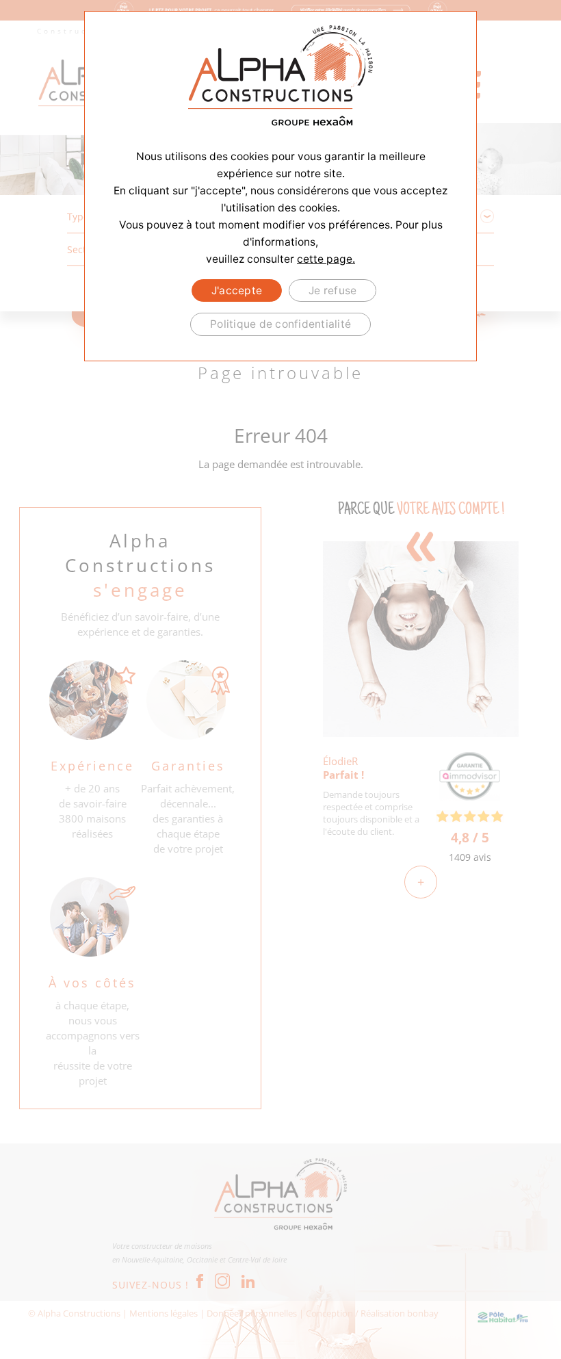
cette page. (326, 259)
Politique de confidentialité (280, 324)
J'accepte (236, 290)
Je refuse (332, 290)
